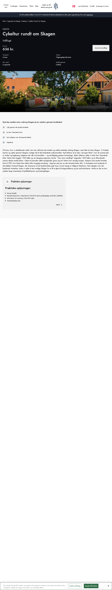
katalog (24, 21)
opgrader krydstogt (13, 21)
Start (4, 21)
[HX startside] (56, 6)
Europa (6, 29)
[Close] (108, 585)
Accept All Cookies (91, 586)
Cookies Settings (74, 586)
